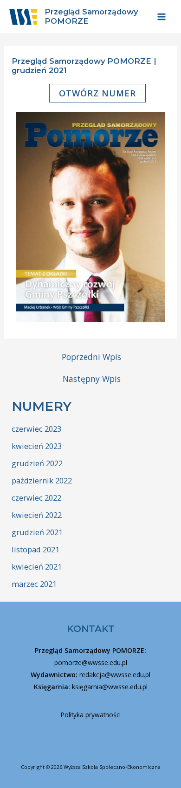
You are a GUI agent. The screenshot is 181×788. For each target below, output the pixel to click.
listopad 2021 (35, 549)
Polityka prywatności (91, 714)
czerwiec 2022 (36, 497)
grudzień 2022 (37, 463)
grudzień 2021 (37, 532)
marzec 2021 (34, 583)
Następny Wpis (92, 379)
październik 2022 (42, 480)
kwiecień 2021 (37, 566)
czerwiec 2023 (36, 428)
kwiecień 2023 (37, 446)
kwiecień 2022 (37, 514)
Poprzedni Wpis (91, 357)
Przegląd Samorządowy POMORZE (91, 16)
